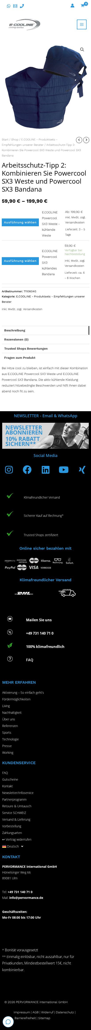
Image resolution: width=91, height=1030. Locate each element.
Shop (14, 139)
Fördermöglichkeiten (16, 699)
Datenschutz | (66, 1012)
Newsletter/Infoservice (18, 793)
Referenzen (10, 726)
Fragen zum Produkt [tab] (19, 357)
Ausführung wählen (20, 222)
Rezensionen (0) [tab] (16, 339)
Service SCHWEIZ (14, 813)
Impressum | (23, 1012)
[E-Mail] (15, 6)
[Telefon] (22, 6)
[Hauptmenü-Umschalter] (82, 24)
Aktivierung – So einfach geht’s (23, 692)
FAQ (5, 773)
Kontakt (7, 786)
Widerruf (47, 1012)
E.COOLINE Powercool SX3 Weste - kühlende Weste (51, 223)
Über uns (8, 719)
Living (6, 706)
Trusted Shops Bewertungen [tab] (26, 348)
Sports (6, 732)
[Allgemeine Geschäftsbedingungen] (40, 1012)
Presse (7, 746)
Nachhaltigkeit (12, 712)
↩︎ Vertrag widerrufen (16, 839)
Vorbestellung (11, 826)
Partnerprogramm (14, 799)
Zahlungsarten (12, 833)
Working (7, 752)
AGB (35, 1012)
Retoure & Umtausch (16, 806)
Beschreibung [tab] (14, 330)
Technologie (10, 739)
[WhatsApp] (9, 6)
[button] (82, 50)
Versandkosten (75, 222)
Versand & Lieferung (16, 819)
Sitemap (44, 1018)
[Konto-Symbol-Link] (72, 6)
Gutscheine (10, 779)
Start (5, 139)
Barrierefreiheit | (26, 1018)
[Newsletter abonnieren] (45, 436)
